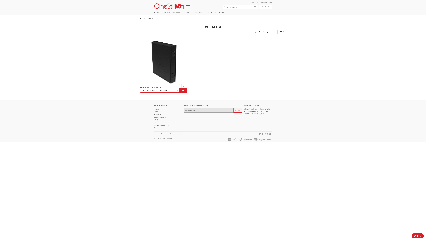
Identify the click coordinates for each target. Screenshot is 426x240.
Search (156, 112)
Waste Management (161, 125)
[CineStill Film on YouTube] (270, 134)
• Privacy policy (175, 134)
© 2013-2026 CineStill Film (163, 139)
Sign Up (237, 110)
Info (221, 13)
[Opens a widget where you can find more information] (418, 236)
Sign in (253, 2)
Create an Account (265, 2)
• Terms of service (188, 134)
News (156, 13)
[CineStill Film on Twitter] (260, 134)
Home (142, 18)
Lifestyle (198, 13)
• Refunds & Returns (161, 134)
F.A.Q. (156, 122)
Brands (211, 13)
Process (176, 13)
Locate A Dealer (160, 117)
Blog (156, 120)
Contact (157, 128)
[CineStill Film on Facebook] (263, 134)
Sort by (254, 32)
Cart (267, 7)
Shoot (165, 13)
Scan (187, 13)
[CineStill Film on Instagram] (266, 134)
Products (157, 114)
